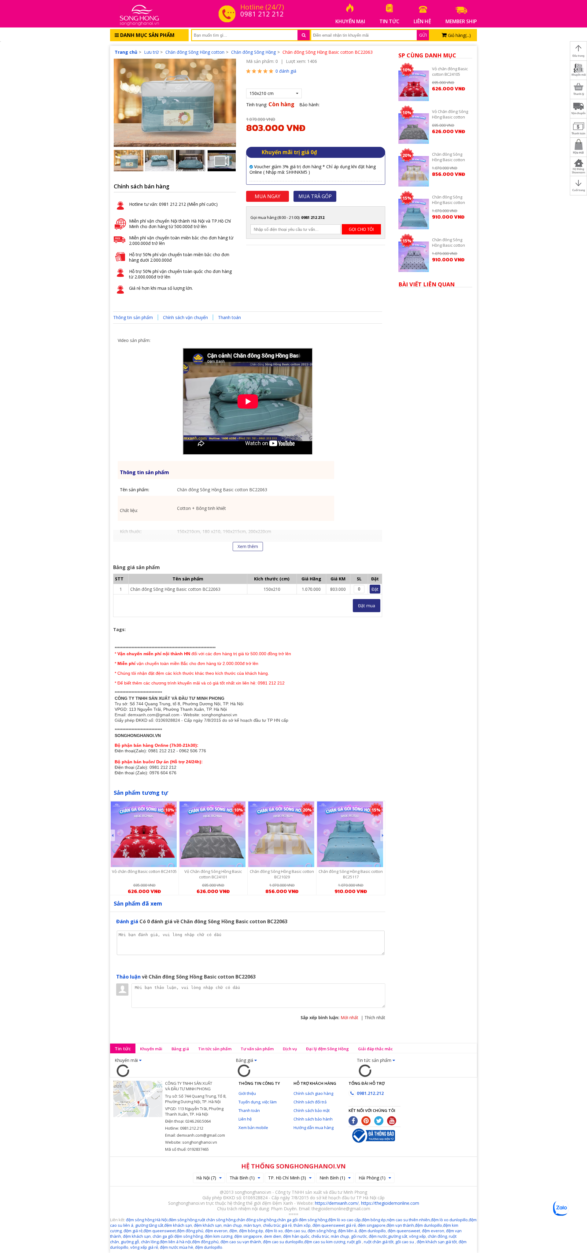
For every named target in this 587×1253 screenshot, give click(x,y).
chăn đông (437, 1236)
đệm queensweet (159, 1230)
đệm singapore (372, 1225)
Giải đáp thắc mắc (375, 1048)
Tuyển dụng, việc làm (257, 1102)
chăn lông (150, 1241)
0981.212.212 (370, 1093)
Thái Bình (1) (242, 1178)
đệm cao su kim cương (324, 1241)
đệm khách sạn (137, 1236)
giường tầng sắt (149, 1225)
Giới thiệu (247, 1093)
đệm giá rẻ (133, 1230)
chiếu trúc (320, 1236)
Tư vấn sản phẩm (257, 1048)
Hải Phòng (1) (372, 1178)
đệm (233, 1230)
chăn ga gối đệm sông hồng (178, 1236)
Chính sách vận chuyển (185, 317)
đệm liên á (347, 1230)
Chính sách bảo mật (312, 1110)
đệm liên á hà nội (175, 1241)
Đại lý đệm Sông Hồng (327, 1048)
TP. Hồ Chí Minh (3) (287, 1178)
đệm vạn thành (400, 1225)
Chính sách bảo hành (313, 1119)
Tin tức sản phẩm (214, 1048)
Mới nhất (349, 1017)
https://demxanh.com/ (337, 1203)
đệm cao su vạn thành (240, 1241)
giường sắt (397, 1236)
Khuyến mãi (151, 1048)
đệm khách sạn (178, 1225)
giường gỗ (130, 1241)
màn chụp (340, 1236)
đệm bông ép (374, 1219)
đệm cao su (295, 1230)
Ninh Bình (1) (332, 1178)
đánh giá (285, 71)
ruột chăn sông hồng (216, 1219)
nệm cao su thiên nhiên (408, 1219)
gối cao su (405, 1241)
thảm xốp (302, 1225)
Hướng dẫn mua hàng (314, 1127)
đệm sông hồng (322, 1230)
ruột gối (354, 1241)
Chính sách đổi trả (310, 1102)
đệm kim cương (218, 1236)
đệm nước (377, 1236)
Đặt (374, 589)
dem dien (272, 1236)
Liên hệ (245, 1119)
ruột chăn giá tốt (378, 1241)
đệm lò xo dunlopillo (449, 1219)
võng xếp (417, 1236)
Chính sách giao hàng (313, 1093)
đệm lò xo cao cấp (344, 1219)
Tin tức (123, 1048)
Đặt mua (366, 605)
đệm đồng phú (190, 1230)
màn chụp (232, 1225)
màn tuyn (252, 1225)
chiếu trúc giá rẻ (277, 1225)
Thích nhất (374, 1017)
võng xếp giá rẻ (144, 1247)
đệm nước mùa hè (176, 1247)
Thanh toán (229, 317)
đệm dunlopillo (428, 1225)
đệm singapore (248, 1236)
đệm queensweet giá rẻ (334, 1225)
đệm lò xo (274, 1230)
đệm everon (216, 1230)
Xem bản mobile (253, 1127)
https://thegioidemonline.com (390, 1203)
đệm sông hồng (182, 1219)
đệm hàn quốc (296, 1236)
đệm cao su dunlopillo (283, 1241)
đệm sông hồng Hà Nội (147, 1219)
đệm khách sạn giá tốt (437, 1241)
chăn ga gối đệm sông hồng (302, 1219)
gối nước (359, 1236)
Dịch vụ (290, 1048)
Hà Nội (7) (206, 1178)
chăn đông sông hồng (256, 1219)
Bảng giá (180, 1048)
